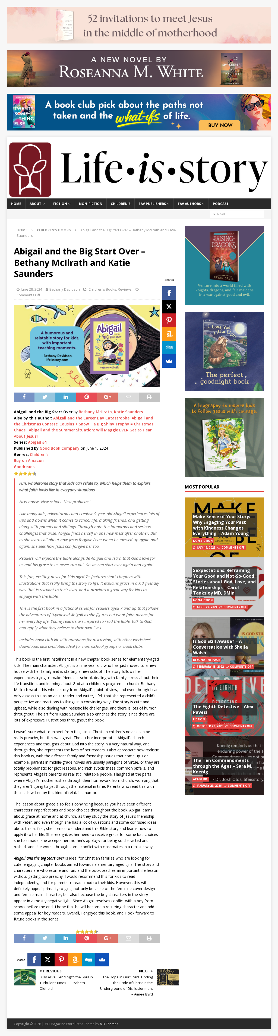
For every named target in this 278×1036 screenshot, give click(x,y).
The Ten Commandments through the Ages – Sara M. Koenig (222, 766)
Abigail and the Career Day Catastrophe (91, 418)
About (35, 203)
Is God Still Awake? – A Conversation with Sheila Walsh (220, 647)
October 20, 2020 (210, 726)
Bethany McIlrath (95, 411)
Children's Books (102, 289)
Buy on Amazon (29, 460)
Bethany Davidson (64, 289)
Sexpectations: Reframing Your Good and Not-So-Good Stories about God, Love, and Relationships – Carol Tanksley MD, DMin (224, 581)
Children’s (120, 203)
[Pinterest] (169, 320)
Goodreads (24, 466)
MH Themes (109, 1024)
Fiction (60, 203)
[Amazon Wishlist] (169, 334)
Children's (39, 454)
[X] (169, 306)
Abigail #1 (37, 442)
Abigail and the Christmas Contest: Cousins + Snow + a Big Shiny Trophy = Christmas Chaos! (83, 424)
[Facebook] (169, 293)
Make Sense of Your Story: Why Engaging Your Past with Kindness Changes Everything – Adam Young (221, 525)
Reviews (125, 289)
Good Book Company (60, 448)
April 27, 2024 (207, 607)
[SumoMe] (169, 361)
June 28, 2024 (31, 289)
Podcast (221, 203)
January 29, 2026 (209, 786)
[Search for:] (237, 213)
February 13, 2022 (210, 666)
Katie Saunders (128, 411)
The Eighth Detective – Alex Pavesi (223, 709)
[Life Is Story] (139, 195)
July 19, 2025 (206, 547)
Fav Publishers (152, 203)
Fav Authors (189, 203)
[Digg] (169, 347)
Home (16, 203)
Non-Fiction (90, 203)
